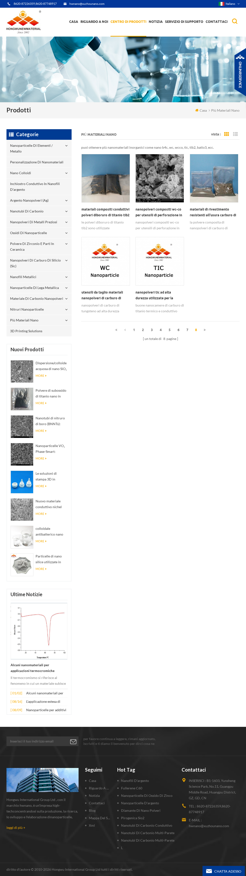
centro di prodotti (128, 22)
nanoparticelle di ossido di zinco (146, 795)
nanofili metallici (23, 277)
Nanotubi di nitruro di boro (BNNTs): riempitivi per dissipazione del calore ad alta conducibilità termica (50, 421)
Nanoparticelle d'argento (140, 803)
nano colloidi (20, 173)
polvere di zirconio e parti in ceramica (32, 246)
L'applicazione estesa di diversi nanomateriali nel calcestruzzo (44, 701)
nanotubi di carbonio (26, 211)
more (40, 375)
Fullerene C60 (131, 788)
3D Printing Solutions (26, 331)
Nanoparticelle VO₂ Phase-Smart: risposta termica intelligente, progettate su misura (51, 449)
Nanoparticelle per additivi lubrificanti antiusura (46, 710)
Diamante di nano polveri (140, 810)
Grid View (226, 134)
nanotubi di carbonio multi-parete (147, 833)
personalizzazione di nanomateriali (128, 34)
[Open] (240, 72)
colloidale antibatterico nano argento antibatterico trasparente (51, 531)
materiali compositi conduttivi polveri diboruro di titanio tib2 (105, 212)
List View (235, 134)
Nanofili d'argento (135, 781)
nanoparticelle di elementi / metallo (133, 35)
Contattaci (217, 22)
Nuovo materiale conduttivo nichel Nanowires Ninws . (50, 504)
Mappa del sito (100, 818)
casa (73, 22)
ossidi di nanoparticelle (28, 233)
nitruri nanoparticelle (27, 309)
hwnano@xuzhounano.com (87, 4)
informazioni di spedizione (100, 32)
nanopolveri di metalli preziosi (33, 222)
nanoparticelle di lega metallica (34, 288)
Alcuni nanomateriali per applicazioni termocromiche (33, 668)
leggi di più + (15, 827)
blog (92, 810)
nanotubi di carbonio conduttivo (146, 825)
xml (92, 825)
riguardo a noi (94, 22)
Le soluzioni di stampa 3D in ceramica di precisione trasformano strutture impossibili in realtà (51, 476)
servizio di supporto (184, 22)
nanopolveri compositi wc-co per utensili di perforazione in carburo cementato (158, 212)
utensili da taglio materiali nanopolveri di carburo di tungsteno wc (102, 295)
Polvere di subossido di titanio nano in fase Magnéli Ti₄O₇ (51, 393)
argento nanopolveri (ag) (29, 200)
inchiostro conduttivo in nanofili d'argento (130, 32)
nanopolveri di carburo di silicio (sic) (35, 263)
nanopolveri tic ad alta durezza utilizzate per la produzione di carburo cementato (154, 295)
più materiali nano (24, 320)
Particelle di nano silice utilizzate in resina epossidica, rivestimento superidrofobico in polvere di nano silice (51, 559)
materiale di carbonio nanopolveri (36, 298)
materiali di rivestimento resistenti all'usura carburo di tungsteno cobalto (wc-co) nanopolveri (213, 212)
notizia (156, 22)
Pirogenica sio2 (132, 818)
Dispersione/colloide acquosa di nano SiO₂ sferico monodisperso (51, 366)
